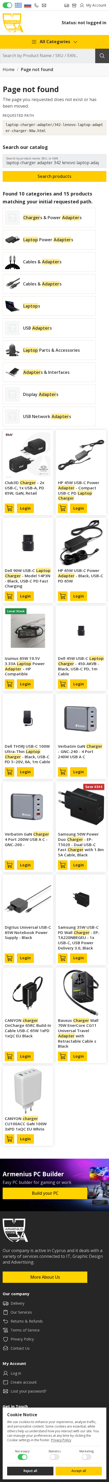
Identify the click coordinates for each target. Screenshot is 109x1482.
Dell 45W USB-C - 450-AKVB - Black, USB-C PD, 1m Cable (81, 666)
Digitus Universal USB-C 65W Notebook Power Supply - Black (28, 932)
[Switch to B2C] (7, 5)
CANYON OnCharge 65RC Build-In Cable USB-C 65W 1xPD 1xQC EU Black (28, 1028)
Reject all (30, 1471)
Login (25, 508)
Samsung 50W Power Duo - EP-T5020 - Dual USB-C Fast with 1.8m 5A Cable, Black (81, 844)
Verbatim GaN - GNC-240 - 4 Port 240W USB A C (80, 751)
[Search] (102, 56)
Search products (54, 176)
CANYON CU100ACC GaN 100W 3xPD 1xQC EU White (26, 1124)
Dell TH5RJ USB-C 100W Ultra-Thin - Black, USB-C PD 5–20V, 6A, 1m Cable (27, 753)
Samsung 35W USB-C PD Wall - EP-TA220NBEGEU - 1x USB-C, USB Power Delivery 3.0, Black (78, 938)
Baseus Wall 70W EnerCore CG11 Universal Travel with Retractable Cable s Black (78, 1033)
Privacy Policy (61, 1440)
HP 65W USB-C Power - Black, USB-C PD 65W (80, 576)
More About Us (45, 1277)
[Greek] (18, 5)
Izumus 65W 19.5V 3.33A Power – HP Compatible (25, 666)
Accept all (78, 1471)
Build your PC (45, 1193)
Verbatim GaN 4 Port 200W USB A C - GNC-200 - (27, 839)
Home (9, 69)
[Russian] (27, 5)
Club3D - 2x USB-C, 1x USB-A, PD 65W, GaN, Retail (24, 488)
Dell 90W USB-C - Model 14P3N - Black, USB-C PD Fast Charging (28, 578)
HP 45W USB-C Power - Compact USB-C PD (78, 490)
